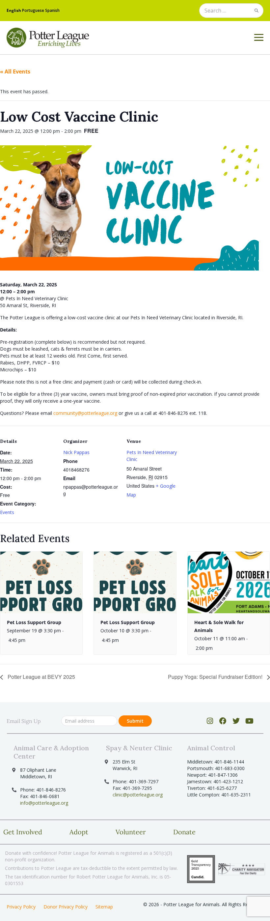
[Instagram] (210, 721)
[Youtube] (249, 721)
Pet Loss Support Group (34, 622)
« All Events (15, 71)
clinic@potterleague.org (138, 794)
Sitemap (104, 907)
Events (7, 512)
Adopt (78, 832)
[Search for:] (231, 11)
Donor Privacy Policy (65, 907)
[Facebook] (223, 721)
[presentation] (41, 582)
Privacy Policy (21, 907)
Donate (184, 832)
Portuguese (33, 10)
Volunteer (131, 832)
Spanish (52, 10)
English (14, 10)
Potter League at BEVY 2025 (40, 676)
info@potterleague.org (44, 803)
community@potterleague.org (85, 413)
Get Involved (22, 832)
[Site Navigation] (258, 37)
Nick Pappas (76, 452)
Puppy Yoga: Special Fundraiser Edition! (216, 676)
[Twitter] (236, 721)
